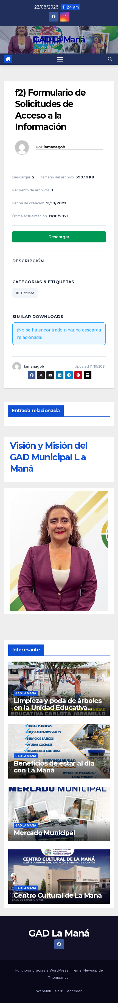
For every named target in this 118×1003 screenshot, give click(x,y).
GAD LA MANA (25, 693)
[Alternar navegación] (60, 59)
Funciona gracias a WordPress (42, 970)
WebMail (43, 991)
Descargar (59, 236)
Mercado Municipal (44, 833)
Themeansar (59, 977)
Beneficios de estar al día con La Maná (54, 766)
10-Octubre (25, 293)
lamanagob (54, 147)
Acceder (74, 991)
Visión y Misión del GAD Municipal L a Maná (48, 457)
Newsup (90, 970)
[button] (110, 59)
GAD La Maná (59, 39)
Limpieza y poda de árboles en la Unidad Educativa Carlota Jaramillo (58, 707)
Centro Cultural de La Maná (58, 895)
